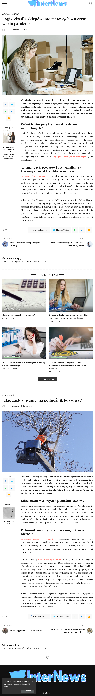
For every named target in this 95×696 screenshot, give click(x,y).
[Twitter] (12, 104)
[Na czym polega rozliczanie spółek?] (24, 295)
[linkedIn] (82, 230)
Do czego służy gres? (8, 522)
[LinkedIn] (12, 111)
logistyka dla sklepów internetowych (69, 156)
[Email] (8, 118)
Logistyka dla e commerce (35, 176)
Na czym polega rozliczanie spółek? (18, 315)
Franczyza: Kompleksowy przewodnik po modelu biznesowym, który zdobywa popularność (8, 152)
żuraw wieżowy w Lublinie (49, 559)
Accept (28, 691)
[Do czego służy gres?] (9, 513)
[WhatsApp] (5, 111)
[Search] (90, 3)
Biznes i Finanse (10, 14)
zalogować (16, 261)
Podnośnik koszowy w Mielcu (37, 539)
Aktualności (9, 395)
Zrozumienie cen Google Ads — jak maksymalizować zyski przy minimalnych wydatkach (68, 365)
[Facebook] (5, 104)
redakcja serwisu (12, 29)
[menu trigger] (5, 3)
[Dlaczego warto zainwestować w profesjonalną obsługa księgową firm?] (24, 343)
